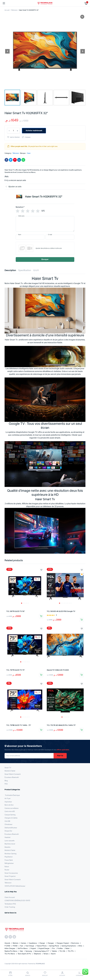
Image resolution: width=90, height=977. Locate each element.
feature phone (42, 946)
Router (7, 870)
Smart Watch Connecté (13, 774)
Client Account (10, 897)
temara (46, 954)
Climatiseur (8, 824)
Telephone (37, 954)
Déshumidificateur (11, 828)
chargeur (51, 943)
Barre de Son (9, 805)
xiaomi (53, 954)
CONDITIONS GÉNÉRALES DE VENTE (17, 900)
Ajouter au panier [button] (81, 675)
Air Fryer (8, 798)
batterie (16, 943)
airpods (8, 943)
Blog (6, 781)
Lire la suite (41, 616)
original (33, 948)
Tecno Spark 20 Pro (25, 954)
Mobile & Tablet (10, 771)
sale (21, 951)
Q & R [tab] (36, 270)
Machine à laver (10, 844)
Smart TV (8, 768)
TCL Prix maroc (10, 954)
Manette (7, 847)
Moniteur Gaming (10, 854)
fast (21, 946)
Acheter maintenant (34, 130)
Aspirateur (8, 802)
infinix (80, 946)
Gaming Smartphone (69, 946)
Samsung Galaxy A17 (41, 951)
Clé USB (7, 821)
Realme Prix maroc (11, 951)
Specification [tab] (24, 270)
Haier (29, 153)
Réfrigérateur (9, 863)
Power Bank (9, 860)
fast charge (30, 946)
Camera (23, 943)
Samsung (28, 951)
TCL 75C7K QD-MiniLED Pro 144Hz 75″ (61, 725)
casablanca (33, 943)
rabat (67, 948)
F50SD (15, 946)
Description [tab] (10, 270)
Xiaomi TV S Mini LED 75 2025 (58, 670)
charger (42, 943)
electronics (75, 943)
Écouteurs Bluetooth (12, 777)
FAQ (6, 784)
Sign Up (60, 755)
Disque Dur (8, 831)
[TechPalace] (45, 3)
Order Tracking (10, 907)
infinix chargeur (10, 948)
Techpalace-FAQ (10, 904)
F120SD (8, 946)
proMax (60, 948)
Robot (7, 866)
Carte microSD (10, 811)
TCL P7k (71, 951)
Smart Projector (10, 876)
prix (53, 948)
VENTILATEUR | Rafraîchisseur (15, 886)
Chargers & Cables (11, 818)
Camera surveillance (11, 808)
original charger (44, 948)
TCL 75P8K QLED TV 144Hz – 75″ (18, 725)
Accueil (7, 10)
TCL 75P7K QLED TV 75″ (15, 670)
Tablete (54, 951)
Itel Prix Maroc (23, 948)
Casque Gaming (10, 815)
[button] (82, 51)
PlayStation (9, 857)
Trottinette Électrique (12, 795)
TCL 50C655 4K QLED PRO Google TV (61, 611)
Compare (28, 137)
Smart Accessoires (11, 873)
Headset (7, 837)
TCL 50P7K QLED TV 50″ (15, 611)
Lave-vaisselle (9, 841)
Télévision (14, 10)
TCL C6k (62, 951)
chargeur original (62, 943)
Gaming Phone (54, 946)
